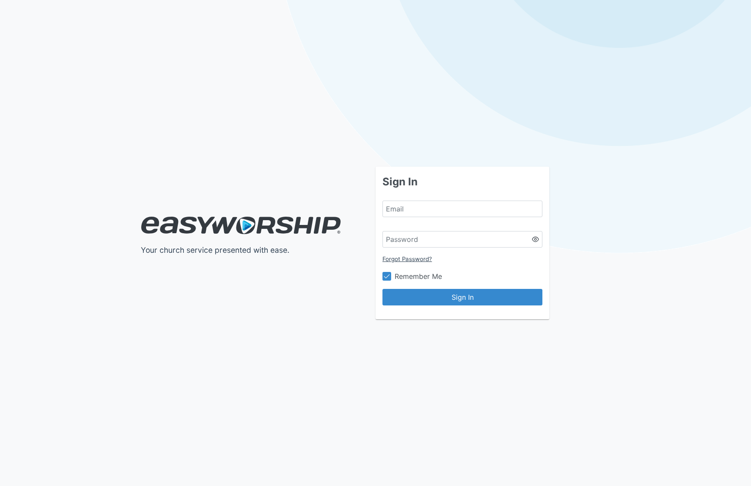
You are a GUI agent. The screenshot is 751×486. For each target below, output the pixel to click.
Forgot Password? (407, 258)
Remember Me (418, 276)
